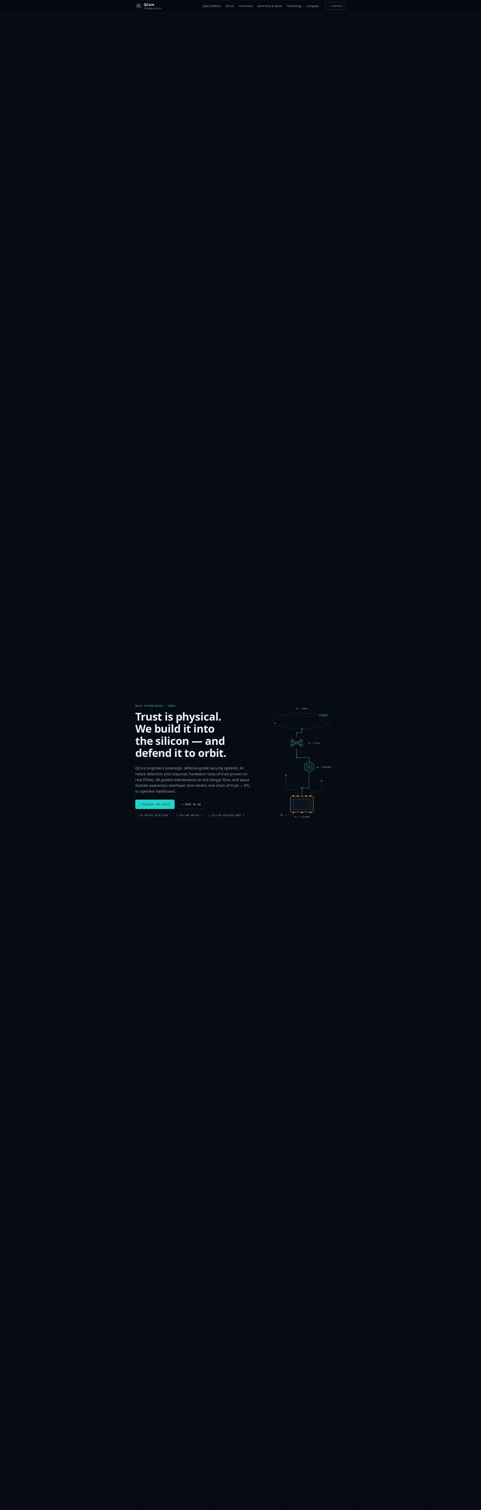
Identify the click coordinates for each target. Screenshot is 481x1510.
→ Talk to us (191, 804)
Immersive (246, 6)
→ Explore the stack (155, 804)
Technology (294, 6)
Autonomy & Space (270, 6)
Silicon (230, 6)
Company (312, 6)
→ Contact (335, 6)
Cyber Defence (211, 6)
